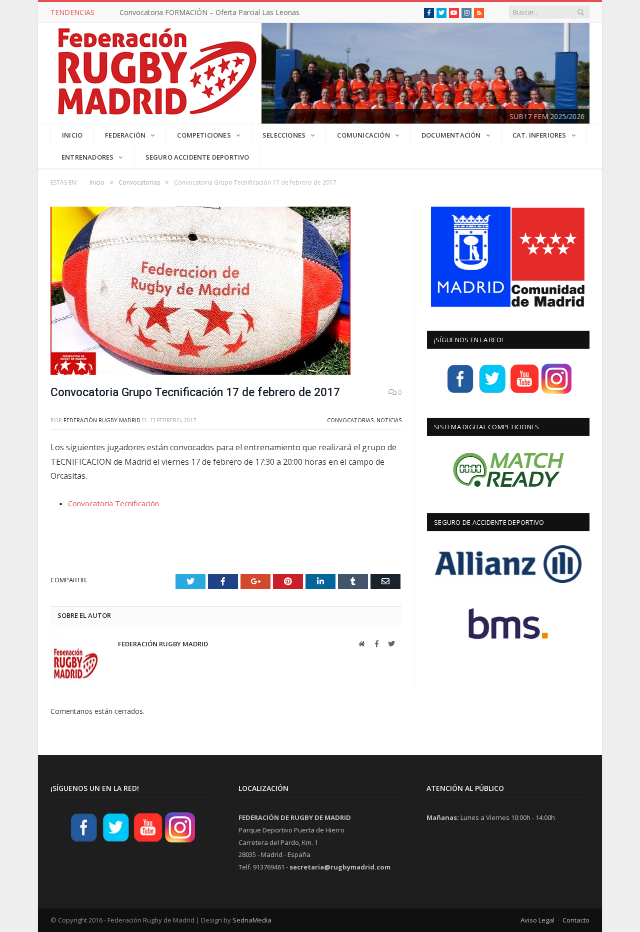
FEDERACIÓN (125, 135)
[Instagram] (556, 392)
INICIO (72, 135)
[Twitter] (492, 392)
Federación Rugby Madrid (102, 420)
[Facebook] (460, 392)
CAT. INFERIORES (539, 135)
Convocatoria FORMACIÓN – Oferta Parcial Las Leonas (210, 12)
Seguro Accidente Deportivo (198, 157)
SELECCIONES (284, 135)
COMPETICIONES (204, 135)
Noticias (389, 420)
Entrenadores (88, 157)
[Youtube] (524, 392)
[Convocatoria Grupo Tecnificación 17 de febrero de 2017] (226, 292)
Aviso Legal (537, 919)
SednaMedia (252, 919)
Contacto (576, 919)
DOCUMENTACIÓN (451, 135)
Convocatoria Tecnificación (113, 503)
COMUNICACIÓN (363, 135)
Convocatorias (350, 420)
